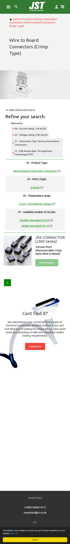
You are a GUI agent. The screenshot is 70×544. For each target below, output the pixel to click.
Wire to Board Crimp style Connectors (35, 171)
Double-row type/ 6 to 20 (34, 220)
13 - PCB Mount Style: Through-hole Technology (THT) (33, 153)
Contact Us (35, 346)
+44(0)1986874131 (35, 507)
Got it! (35, 539)
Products (27, 19)
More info (14, 533)
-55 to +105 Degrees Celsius (35, 203)
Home (16, 19)
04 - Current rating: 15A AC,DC (30, 128)
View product (47, 262)
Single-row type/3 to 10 (35, 225)
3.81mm (35, 187)
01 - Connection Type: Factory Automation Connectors (37, 143)
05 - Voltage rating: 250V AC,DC (31, 135)
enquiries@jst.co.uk (35, 512)
